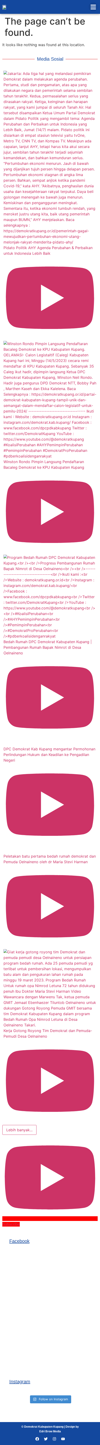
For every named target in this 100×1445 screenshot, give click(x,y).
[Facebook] (37, 1439)
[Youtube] (63, 1439)
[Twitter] (46, 1439)
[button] (93, 6)
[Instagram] (54, 1439)
